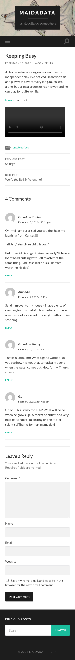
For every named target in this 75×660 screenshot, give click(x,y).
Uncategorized (20, 147)
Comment (12, 478)
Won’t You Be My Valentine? (23, 177)
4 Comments (44, 63)
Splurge (15, 162)
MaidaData (37, 12)
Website (10, 561)
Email (9, 542)
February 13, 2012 (18, 63)
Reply (9, 275)
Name (10, 523)
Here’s (9, 100)
